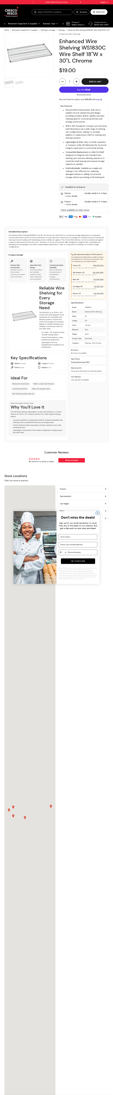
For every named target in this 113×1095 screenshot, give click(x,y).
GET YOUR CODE (78, 561)
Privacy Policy (74, 579)
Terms (82, 579)
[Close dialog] (97, 513)
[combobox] (63, 552)
